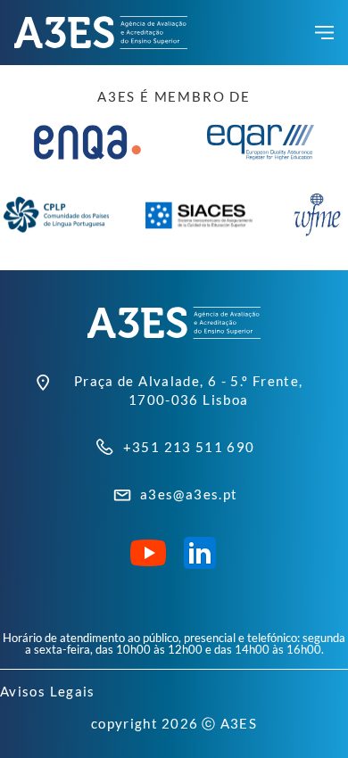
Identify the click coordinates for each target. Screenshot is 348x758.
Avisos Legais (47, 691)
